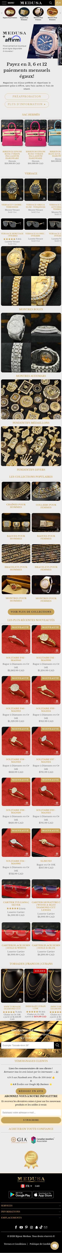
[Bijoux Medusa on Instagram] (31, 1227)
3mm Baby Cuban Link (25, 1244)
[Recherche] (51, 3)
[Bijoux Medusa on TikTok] (41, 1227)
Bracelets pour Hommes (16, 557)
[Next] (58, 145)
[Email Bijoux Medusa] (45, 1227)
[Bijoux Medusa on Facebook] (16, 1227)
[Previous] (4, 145)
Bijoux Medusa (23, 1236)
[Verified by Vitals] (30, 1249)
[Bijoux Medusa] (31, 3)
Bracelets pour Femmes (46, 557)
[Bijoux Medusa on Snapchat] (37, 1227)
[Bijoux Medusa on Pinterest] (26, 1227)
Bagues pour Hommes (16, 526)
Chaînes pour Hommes (16, 495)
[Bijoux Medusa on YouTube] (21, 1227)
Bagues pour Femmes (46, 526)
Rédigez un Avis (31, 1091)
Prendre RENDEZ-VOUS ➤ (31, 94)
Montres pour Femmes (46, 588)
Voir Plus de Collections (31, 612)
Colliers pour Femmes (46, 495)
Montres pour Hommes (16, 588)
